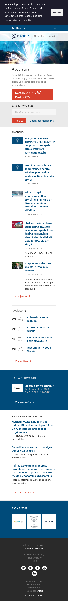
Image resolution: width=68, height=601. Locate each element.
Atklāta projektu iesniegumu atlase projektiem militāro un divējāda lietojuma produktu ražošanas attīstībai (38, 201)
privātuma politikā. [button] (22, 20)
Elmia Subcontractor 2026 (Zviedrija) (39, 339)
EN (54, 28)
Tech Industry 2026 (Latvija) (39, 349)
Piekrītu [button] (57, 12)
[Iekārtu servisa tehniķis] (17, 388)
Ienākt (52, 36)
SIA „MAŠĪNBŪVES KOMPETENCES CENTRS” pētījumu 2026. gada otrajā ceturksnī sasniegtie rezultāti (40, 145)
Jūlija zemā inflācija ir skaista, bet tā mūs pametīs (38, 267)
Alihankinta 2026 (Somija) (37, 319)
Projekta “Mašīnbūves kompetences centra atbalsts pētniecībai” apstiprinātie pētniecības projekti (40, 172)
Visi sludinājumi (24, 492)
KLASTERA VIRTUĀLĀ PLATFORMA (28, 94)
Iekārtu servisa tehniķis (39, 385)
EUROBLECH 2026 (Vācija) (38, 329)
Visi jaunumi (22, 296)
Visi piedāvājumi (24, 402)
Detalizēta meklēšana (42, 120)
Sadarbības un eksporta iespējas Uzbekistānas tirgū (32, 448)
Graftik (39, 590)
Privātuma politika (34, 595)
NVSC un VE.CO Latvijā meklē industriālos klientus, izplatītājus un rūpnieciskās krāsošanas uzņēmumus (32, 427)
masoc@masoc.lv (34, 548)
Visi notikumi (23, 361)
